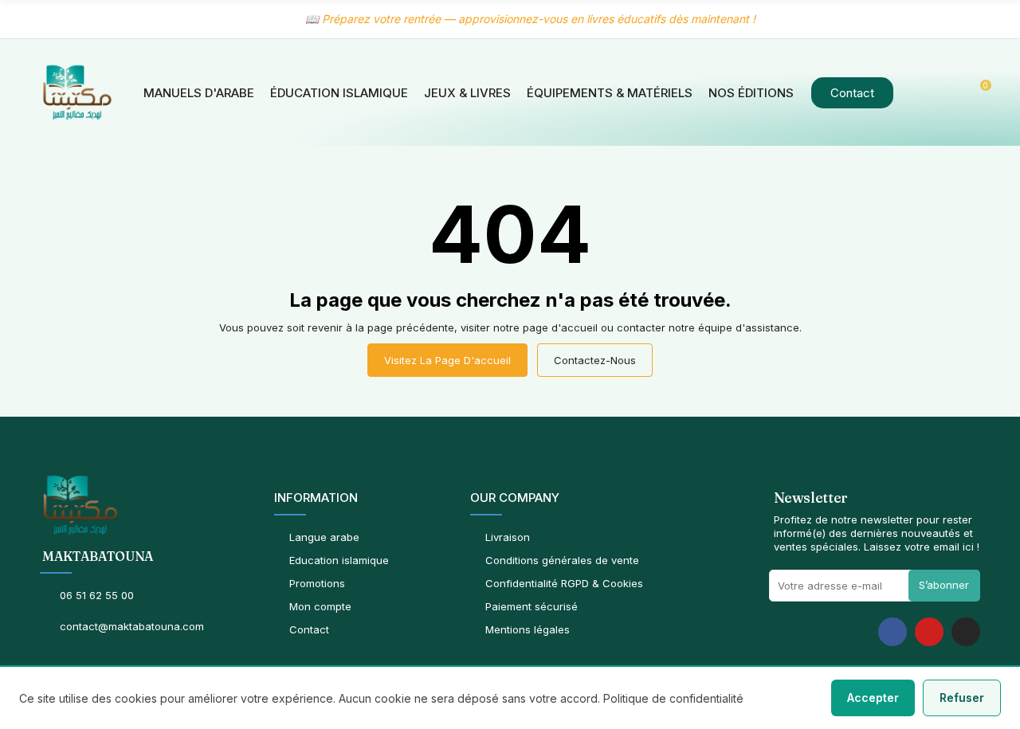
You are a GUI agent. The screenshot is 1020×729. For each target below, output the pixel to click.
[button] (852, 92)
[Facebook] (892, 631)
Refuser (962, 697)
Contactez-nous (595, 360)
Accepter (873, 697)
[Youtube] (929, 631)
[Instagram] (965, 631)
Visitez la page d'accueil (447, 360)
